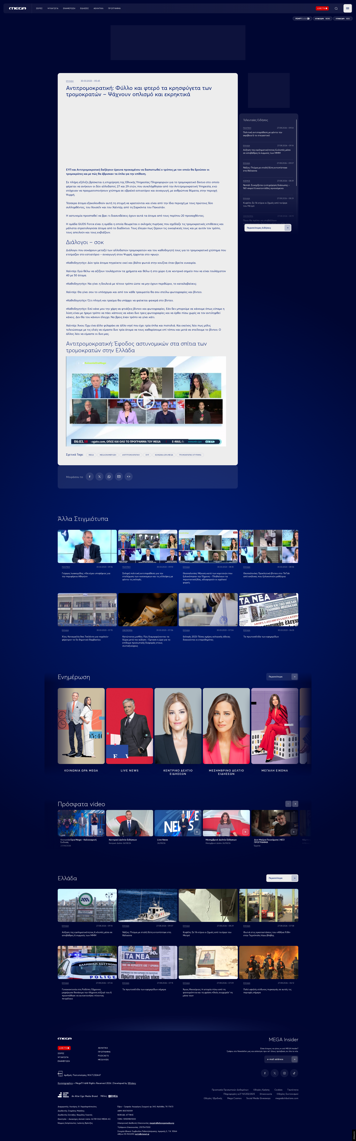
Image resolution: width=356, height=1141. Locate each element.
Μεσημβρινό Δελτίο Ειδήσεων (221, 839)
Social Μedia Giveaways (258, 1098)
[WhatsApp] (109, 476)
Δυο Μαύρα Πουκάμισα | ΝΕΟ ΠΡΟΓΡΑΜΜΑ (269, 841)
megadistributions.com (286, 1098)
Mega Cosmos (234, 1098)
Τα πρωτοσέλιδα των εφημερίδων (261, 636)
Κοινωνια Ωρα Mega (81, 770)
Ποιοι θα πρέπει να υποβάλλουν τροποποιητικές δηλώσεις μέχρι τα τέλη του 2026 (266, 223)
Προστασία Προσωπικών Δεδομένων (230, 1089)
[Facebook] (90, 476)
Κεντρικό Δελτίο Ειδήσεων (123, 839)
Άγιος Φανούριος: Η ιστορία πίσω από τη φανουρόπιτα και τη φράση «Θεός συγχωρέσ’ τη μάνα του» (208, 992)
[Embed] (128, 476)
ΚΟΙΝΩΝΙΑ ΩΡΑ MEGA (164, 455)
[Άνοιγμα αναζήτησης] (336, 8)
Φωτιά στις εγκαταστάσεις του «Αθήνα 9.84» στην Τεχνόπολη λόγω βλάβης (266, 934)
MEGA (91, 455)
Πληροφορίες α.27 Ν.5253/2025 (239, 1094)
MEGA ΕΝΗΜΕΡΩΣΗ (108, 455)
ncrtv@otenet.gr (142, 1134)
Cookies (278, 1089)
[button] (347, 8)
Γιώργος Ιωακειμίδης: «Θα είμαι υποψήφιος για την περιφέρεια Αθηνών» (86, 575)
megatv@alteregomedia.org (162, 1123)
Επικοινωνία (266, 1094)
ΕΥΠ (147, 455)
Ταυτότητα (292, 1089)
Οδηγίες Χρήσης (261, 1089)
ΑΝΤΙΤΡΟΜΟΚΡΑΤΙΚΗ (131, 455)
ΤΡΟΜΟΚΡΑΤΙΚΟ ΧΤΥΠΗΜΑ (190, 455)
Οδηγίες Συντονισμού (287, 1094)
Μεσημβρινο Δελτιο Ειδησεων (226, 772)
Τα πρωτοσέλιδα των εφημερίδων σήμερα (144, 989)
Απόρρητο (354, 1135)
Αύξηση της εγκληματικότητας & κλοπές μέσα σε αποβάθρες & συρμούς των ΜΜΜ (87, 934)
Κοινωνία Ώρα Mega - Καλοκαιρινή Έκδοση (78, 841)
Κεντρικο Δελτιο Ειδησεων (178, 772)
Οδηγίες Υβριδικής (213, 1098)
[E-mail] (119, 476)
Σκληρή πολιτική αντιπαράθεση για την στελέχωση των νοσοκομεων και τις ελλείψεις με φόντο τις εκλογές (147, 576)
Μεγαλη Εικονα (274, 770)
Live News (130, 770)
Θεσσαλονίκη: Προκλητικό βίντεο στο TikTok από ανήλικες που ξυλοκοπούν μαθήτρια (266, 575)
